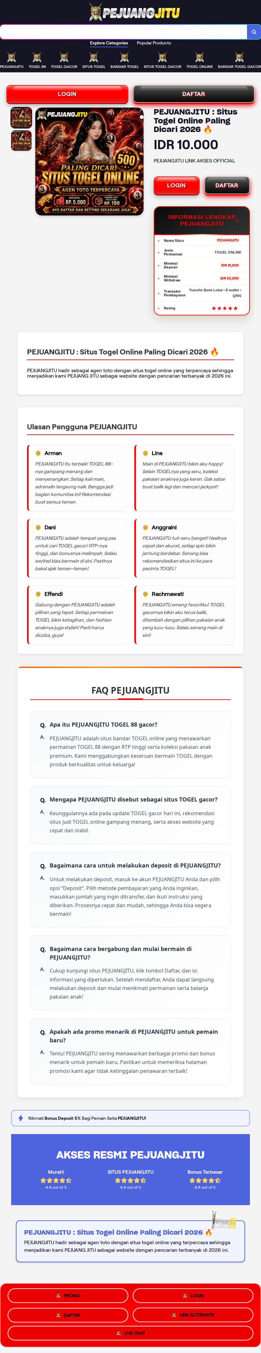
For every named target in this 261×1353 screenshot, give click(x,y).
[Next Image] (138, 162)
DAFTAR (193, 94)
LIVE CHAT (134, 1332)
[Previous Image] (40, 162)
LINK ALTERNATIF (197, 1313)
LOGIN (67, 94)
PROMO (72, 1294)
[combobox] (123, 32)
